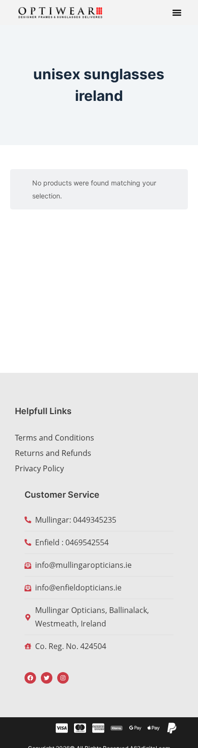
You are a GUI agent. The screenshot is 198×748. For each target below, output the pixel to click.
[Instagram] (63, 678)
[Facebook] (30, 678)
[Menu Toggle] (177, 12)
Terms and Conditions (54, 437)
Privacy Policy (39, 468)
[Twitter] (46, 678)
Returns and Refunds (53, 453)
